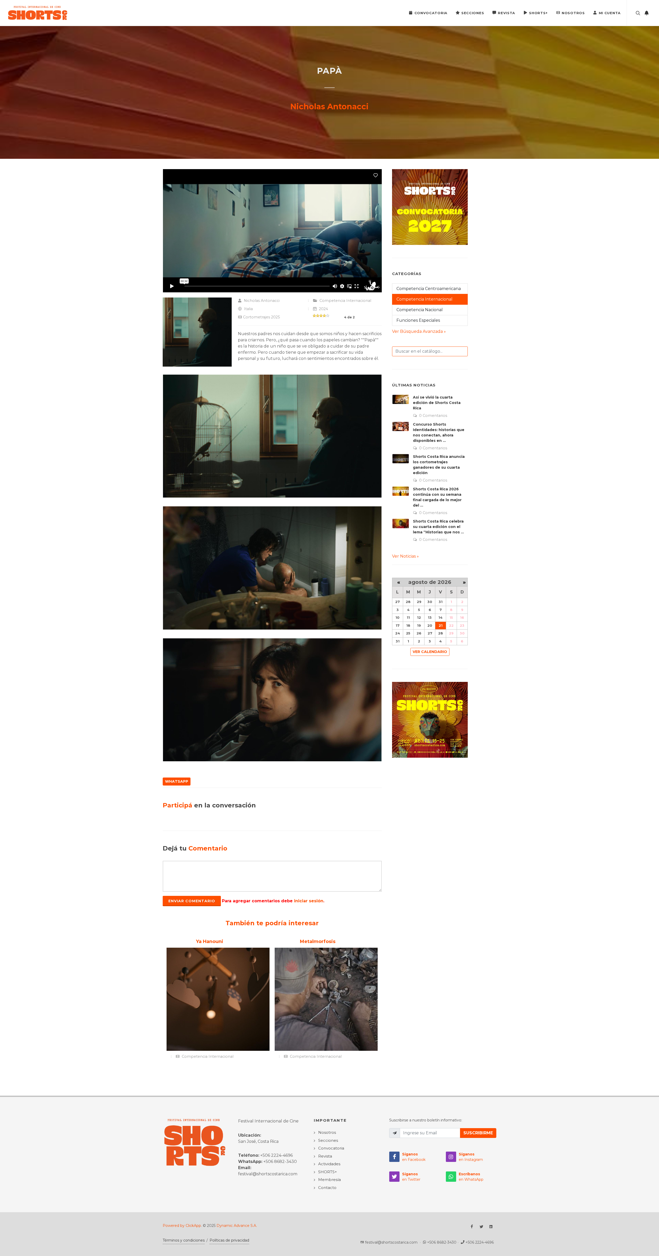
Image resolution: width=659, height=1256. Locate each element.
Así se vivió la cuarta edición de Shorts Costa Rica (437, 402)
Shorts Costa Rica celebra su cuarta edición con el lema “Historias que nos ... (438, 526)
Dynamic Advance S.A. (236, 1225)
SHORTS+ (538, 13)
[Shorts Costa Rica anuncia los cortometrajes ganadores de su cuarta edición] (400, 458)
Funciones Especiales (418, 320)
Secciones (472, 13)
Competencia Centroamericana (428, 288)
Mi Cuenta (610, 13)
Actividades (329, 1163)
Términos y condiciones (184, 1240)
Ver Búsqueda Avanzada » (419, 331)
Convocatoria (430, 13)
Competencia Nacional (419, 309)
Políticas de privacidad (229, 1240)
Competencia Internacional (345, 300)
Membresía (329, 1179)
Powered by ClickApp (182, 1225)
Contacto (327, 1187)
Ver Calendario (430, 651)
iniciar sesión (308, 900)
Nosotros (573, 13)
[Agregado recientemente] (646, 12)
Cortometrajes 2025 (261, 317)
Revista (506, 13)
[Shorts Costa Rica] (38, 13)
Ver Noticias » (405, 556)
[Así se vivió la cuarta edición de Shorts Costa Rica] (400, 399)
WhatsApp (176, 781)
